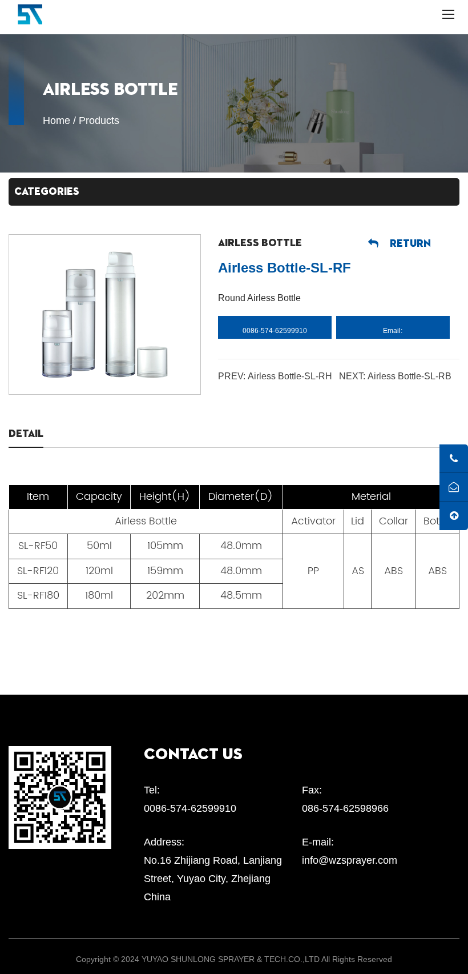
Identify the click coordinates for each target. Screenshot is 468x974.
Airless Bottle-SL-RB (409, 376)
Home (56, 120)
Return (410, 244)
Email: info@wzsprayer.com (392, 333)
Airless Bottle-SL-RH (290, 376)
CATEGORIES (46, 192)
